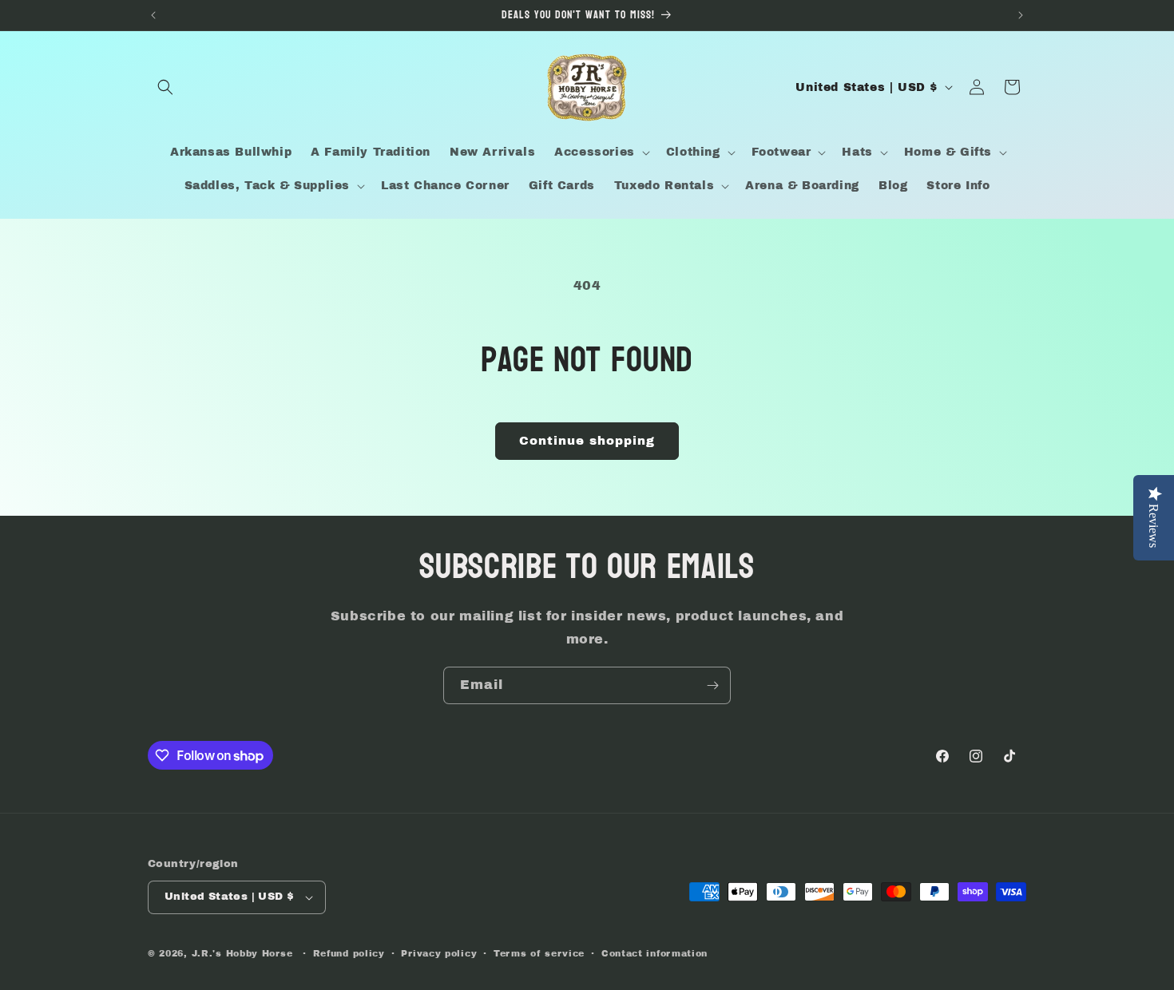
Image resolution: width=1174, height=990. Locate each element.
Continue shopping (587, 440)
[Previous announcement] (153, 15)
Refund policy (349, 953)
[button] (165, 87)
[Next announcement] (1020, 15)
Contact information (654, 953)
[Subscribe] (712, 685)
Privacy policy (439, 953)
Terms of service (539, 953)
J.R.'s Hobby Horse (242, 953)
